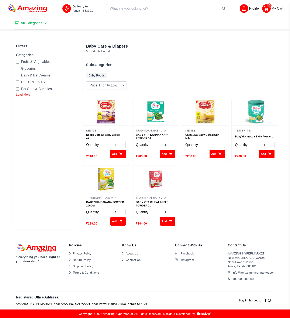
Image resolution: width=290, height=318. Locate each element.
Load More (23, 94)
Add (115, 154)
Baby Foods (97, 75)
